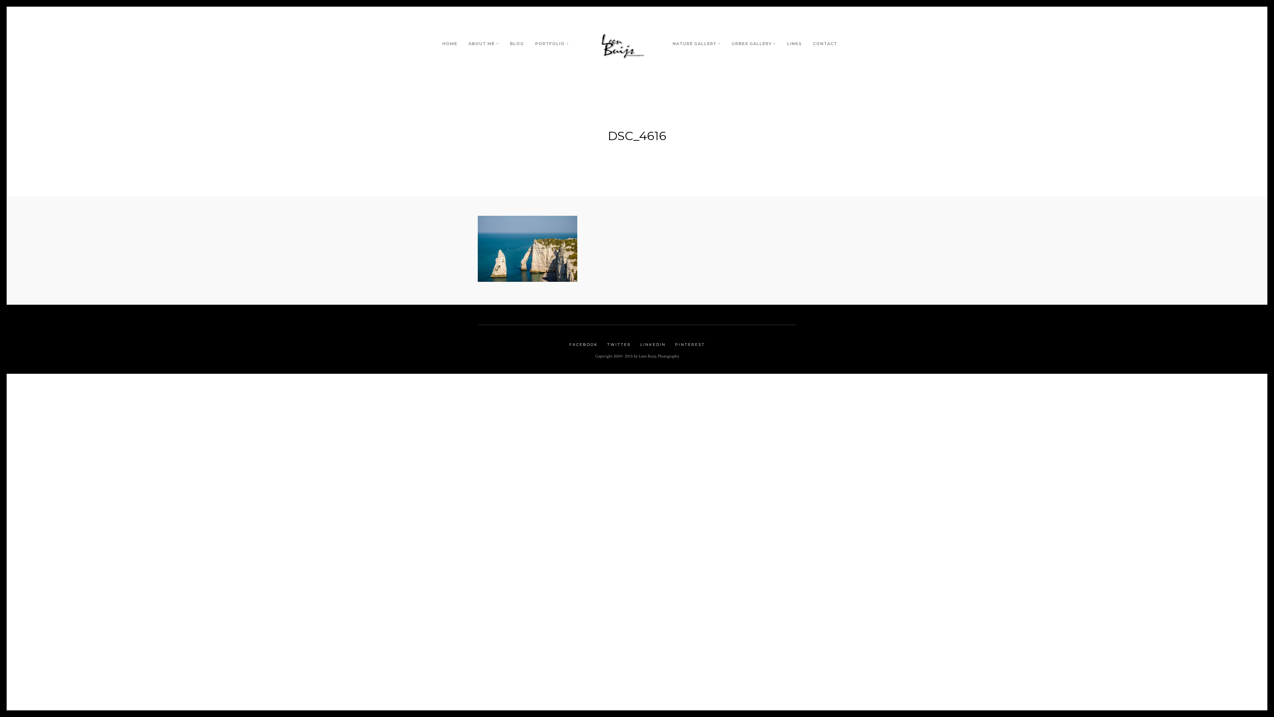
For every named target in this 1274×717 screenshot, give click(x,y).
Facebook (583, 344)
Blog (517, 43)
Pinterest (690, 344)
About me (481, 43)
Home (449, 43)
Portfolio (550, 43)
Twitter (619, 344)
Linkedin (653, 344)
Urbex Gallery (752, 43)
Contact (825, 43)
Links (794, 43)
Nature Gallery (694, 43)
